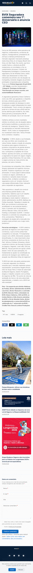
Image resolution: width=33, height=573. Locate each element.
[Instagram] (14, 555)
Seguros (12, 11)
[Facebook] (5, 324)
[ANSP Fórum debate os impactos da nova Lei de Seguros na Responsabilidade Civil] (16, 401)
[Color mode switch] (22, 3)
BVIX (13, 314)
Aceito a (12, 526)
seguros (21, 314)
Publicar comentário (10, 531)
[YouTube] (23, 555)
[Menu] (30, 3)
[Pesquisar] (26, 3)
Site (4, 499)
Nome (5, 488)
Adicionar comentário (10, 505)
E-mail (5, 494)
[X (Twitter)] (12, 324)
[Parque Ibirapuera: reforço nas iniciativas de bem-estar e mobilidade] (16, 362)
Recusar (20, 569)
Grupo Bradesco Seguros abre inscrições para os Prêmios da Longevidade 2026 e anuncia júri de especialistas (16, 459)
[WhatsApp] (26, 324)
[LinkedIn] (19, 324)
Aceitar (12, 569)
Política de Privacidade (15, 526)
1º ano (5, 314)
